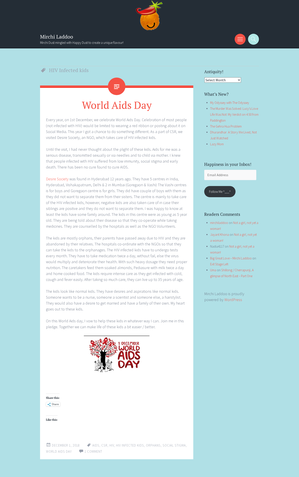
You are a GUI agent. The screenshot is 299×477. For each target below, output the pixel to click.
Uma (213, 270)
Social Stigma (174, 445)
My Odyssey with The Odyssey (229, 103)
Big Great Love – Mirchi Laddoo (231, 258)
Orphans (153, 445)
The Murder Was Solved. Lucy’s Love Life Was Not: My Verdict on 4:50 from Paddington (234, 114)
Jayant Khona (219, 234)
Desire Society (57, 178)
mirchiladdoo (219, 223)
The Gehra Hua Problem (226, 126)
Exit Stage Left (219, 264)
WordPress (233, 299)
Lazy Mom (217, 144)
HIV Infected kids (130, 445)
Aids (95, 445)
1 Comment (93, 451)
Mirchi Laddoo (56, 36)
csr (104, 445)
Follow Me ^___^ (220, 192)
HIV (111, 445)
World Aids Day (117, 105)
